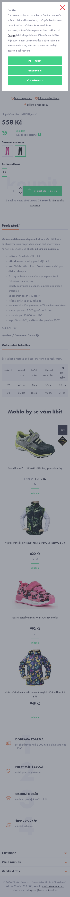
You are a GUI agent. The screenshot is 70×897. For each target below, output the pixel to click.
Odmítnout (35, 80)
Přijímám (35, 60)
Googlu (11, 35)
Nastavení (35, 70)
